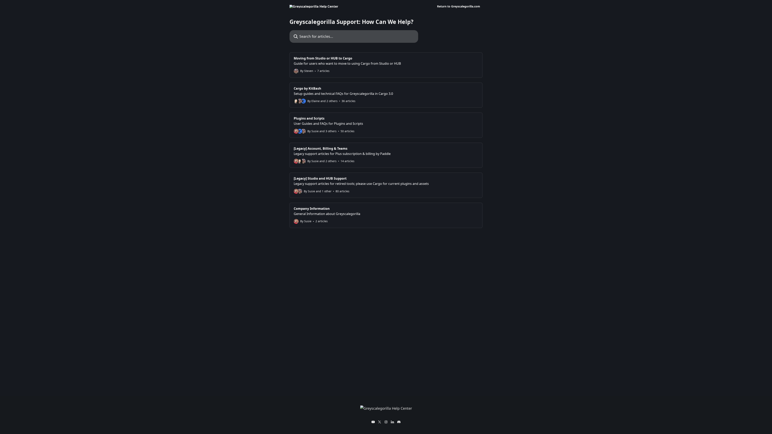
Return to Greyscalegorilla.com (458, 6)
